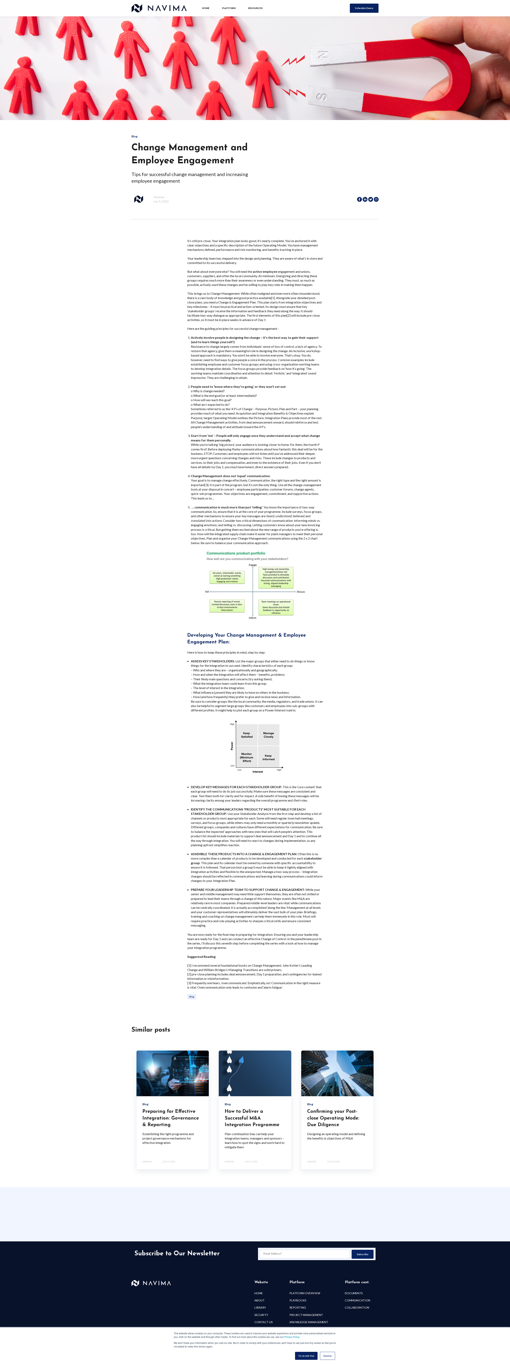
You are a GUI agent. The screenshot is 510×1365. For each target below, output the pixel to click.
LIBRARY (260, 1307)
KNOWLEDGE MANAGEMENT (308, 1322)
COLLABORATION (357, 1307)
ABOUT (259, 1300)
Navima (158, 197)
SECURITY (261, 1315)
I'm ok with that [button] (306, 1355)
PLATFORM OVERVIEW (304, 1293)
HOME (258, 1293)
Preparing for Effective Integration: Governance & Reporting (170, 1118)
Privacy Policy (291, 1336)
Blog (191, 996)
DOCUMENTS (354, 1293)
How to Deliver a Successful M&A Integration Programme (252, 1118)
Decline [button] (327, 1355)
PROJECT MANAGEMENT (306, 1315)
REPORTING (297, 1307)
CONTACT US (263, 1322)
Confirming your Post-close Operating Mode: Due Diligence (333, 1118)
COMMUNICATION (357, 1300)
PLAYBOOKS (297, 1300)
